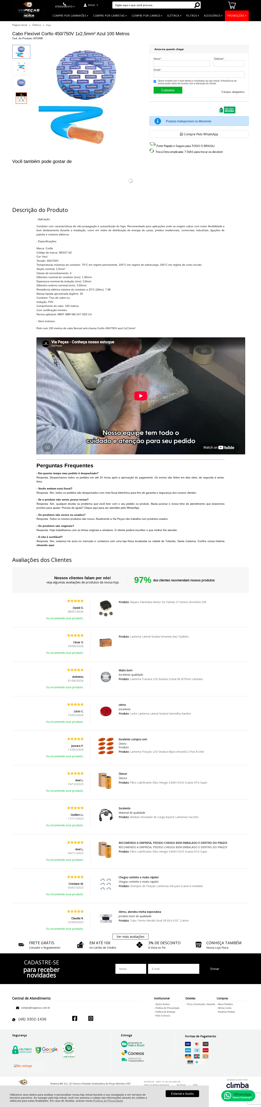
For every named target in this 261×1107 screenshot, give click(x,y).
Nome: (158, 58)
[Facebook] (75, 1019)
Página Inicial (20, 25)
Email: (158, 69)
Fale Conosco (163, 1015)
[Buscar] (197, 5)
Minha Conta (224, 1008)
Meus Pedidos (225, 1004)
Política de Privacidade (108, 1100)
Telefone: (219, 58)
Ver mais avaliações (130, 937)
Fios (48, 25)
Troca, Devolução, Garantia (201, 1004)
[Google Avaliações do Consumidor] (28, 1067)
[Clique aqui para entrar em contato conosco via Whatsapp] (238, 1095)
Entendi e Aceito (182, 1094)
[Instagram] (91, 1019)
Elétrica (37, 25)
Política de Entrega (165, 1012)
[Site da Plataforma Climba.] (237, 1084)
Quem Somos (163, 1004)
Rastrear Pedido (226, 1012)
